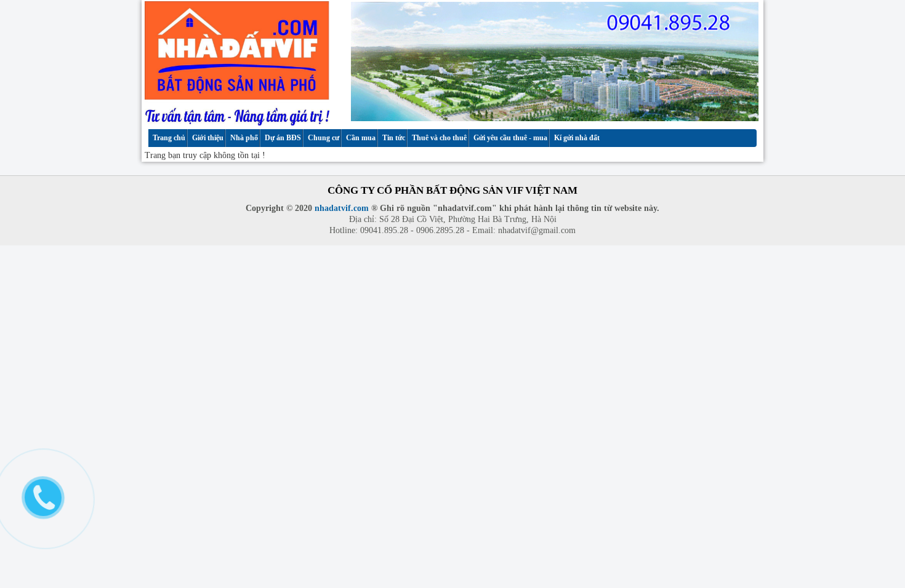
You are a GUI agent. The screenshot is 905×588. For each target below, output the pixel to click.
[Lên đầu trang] (885, 543)
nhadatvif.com (342, 208)
